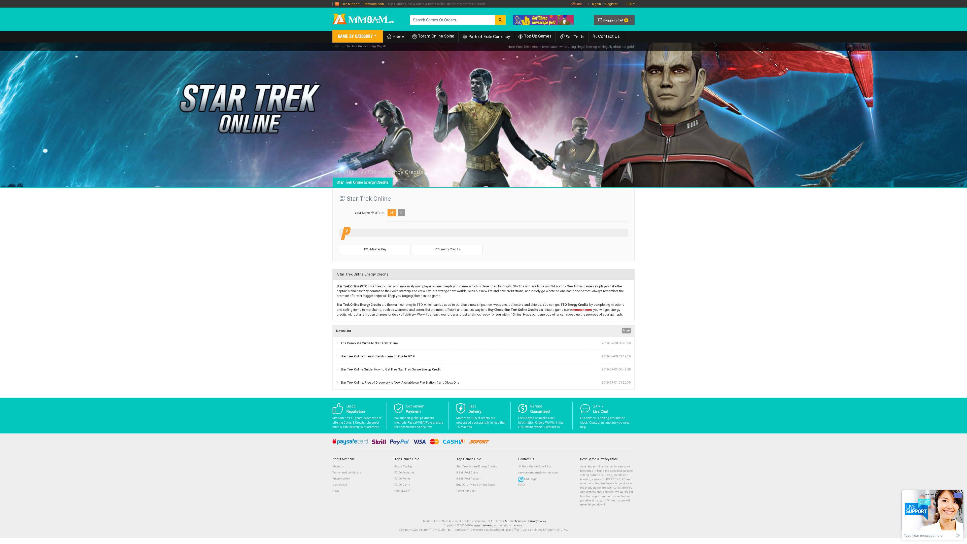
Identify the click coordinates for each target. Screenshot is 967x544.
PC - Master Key (375, 249)
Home (398, 36)
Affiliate (576, 4)
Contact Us (608, 36)
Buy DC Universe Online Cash (475, 484)
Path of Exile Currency (488, 36)
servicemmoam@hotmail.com (538, 472)
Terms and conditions (346, 472)
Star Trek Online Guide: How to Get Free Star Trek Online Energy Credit (390, 369)
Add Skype (530, 479)
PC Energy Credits (447, 249)
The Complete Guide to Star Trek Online (369, 343)
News (335, 490)
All (392, 213)
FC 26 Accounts (404, 472)
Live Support (350, 4)
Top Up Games (537, 36)
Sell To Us (574, 36)
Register (611, 4)
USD (629, 4)
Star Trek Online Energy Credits (363, 182)
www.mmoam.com (486, 525)
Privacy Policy (537, 521)
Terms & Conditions (509, 521)
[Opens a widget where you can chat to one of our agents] (932, 515)
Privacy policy (341, 478)
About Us (338, 466)
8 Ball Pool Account (468, 478)
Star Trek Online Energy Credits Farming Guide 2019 (377, 356)
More (626, 330)
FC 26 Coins (402, 484)
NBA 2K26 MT (403, 490)
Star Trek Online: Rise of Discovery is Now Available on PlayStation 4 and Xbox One (399, 382)
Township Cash (466, 490)
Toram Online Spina (435, 36)
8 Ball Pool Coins (467, 472)
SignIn (596, 4)
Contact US (339, 484)
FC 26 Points (402, 478)
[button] (357, 37)
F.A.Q (521, 484)
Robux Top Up (403, 466)
